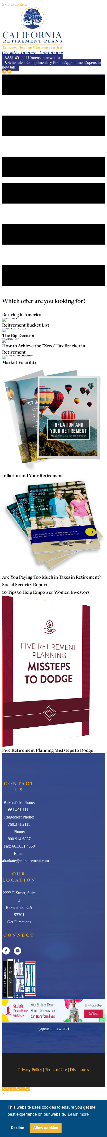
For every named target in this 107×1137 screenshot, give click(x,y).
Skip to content (14, 4)
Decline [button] (17, 1128)
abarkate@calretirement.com (25, 860)
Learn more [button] (78, 1114)
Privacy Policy (30, 1069)
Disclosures (79, 1069)
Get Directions (19, 922)
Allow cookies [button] (45, 1128)
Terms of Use (56, 1069)
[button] (4, 72)
